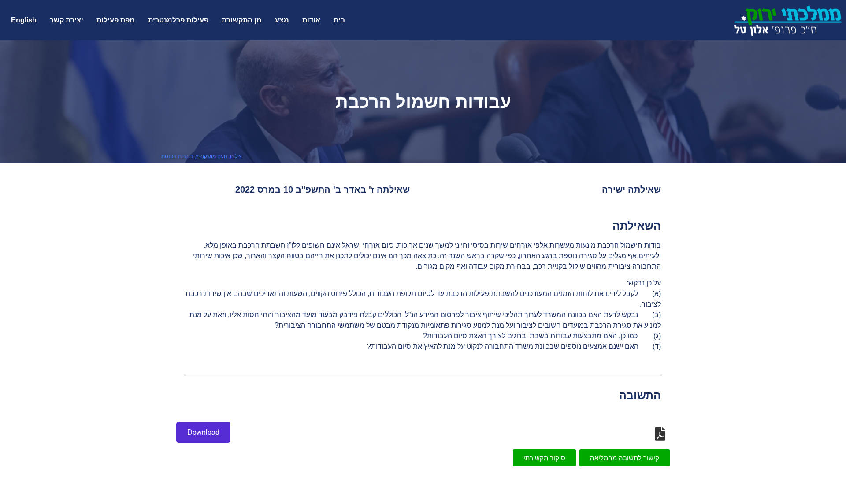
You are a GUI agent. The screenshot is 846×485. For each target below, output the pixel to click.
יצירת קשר (66, 20)
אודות (311, 20)
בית (339, 20)
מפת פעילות (115, 20)
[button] (624, 457)
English (24, 20)
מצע (282, 20)
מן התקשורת (242, 20)
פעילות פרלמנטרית (178, 20)
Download (203, 432)
